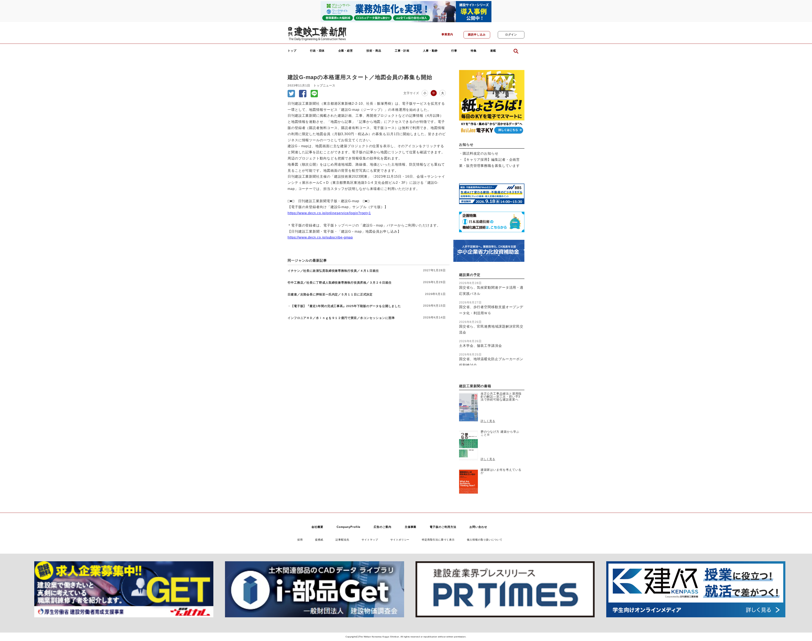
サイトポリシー (399, 539)
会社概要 (317, 527)
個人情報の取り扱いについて (484, 539)
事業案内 (447, 34)
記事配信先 (342, 539)
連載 (493, 50)
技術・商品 (373, 50)
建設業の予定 (469, 275)
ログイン (511, 34)
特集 (474, 50)
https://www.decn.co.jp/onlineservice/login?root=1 (329, 213)
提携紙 (319, 539)
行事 (454, 50)
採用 (300, 539)
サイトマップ (370, 539)
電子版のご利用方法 (443, 527)
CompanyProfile (349, 527)
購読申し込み (477, 34)
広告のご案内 (382, 527)
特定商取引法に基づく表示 (438, 539)
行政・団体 (317, 50)
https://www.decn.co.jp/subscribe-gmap (320, 237)
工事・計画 (402, 50)
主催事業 (411, 527)
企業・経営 (345, 50)
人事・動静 (430, 50)
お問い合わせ (478, 527)
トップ (292, 50)
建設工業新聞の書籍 (475, 386)
